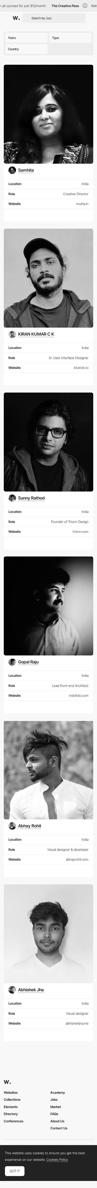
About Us (57, 1121)
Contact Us (58, 1128)
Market (55, 1107)
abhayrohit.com (77, 859)
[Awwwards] (16, 18)
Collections (12, 1099)
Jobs (53, 1099)
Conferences (13, 1121)
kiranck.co (81, 368)
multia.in (82, 204)
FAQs (54, 1114)
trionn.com (81, 531)
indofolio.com (79, 695)
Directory (11, 1114)
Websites (11, 1092)
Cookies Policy (57, 1159)
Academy (57, 1092)
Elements (11, 1107)
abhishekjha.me (77, 1023)
